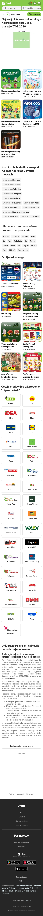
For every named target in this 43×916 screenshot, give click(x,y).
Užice (31, 203)
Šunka (33, 245)
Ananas (6, 236)
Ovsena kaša (23, 250)
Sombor (11, 207)
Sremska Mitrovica (16, 212)
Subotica (12, 189)
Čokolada (18, 241)
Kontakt (21, 817)
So (4, 241)
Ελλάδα (12, 888)
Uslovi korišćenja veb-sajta (21, 906)
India (27, 888)
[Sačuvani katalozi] (30, 3)
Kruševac (12, 203)
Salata (32, 241)
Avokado (15, 236)
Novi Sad (11, 184)
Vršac (10, 216)
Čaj (26, 241)
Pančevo (11, 198)
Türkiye (33, 891)
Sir (19, 245)
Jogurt (26, 245)
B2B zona (21, 846)
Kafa (33, 236)
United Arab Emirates (23, 886)
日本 (31, 888)
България (37, 886)
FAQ (21, 812)
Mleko (5, 245)
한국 (36, 888)
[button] (35, 3)
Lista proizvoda (21, 825)
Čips (4, 250)
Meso (12, 245)
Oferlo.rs (28, 901)
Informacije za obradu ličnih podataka (21, 911)
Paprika (25, 236)
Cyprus (5, 888)
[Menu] (39, 3)
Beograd (11, 180)
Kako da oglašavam (21, 842)
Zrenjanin (12, 194)
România (17, 891)
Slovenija (25, 891)
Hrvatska (20, 888)
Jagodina (30, 216)
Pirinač (12, 250)
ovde (12, 678)
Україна (5, 893)
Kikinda (30, 207)
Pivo (9, 241)
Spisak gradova (21, 821)
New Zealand (7, 891)
